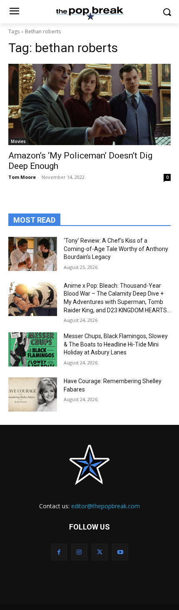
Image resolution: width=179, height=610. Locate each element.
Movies (18, 141)
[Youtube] (120, 552)
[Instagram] (79, 552)
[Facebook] (59, 552)
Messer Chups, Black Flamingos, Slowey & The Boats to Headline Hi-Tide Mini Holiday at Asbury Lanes (116, 344)
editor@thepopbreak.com (105, 506)
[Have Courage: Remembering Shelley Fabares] (32, 394)
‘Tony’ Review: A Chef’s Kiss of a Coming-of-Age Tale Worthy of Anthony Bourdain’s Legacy (116, 248)
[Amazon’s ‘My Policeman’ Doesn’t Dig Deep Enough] (89, 104)
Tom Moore (22, 177)
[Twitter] (100, 552)
